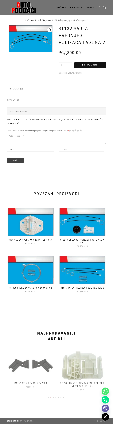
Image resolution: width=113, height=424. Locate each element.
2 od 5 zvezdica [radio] (71, 130)
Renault (38, 20)
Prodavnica (76, 7)
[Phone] (105, 399)
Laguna (46, 20)
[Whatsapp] (105, 391)
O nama (90, 7)
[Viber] (105, 408)
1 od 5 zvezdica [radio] (70, 130)
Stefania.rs (26, 421)
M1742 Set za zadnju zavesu (30, 383)
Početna (61, 7)
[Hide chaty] (105, 417)
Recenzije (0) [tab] (16, 89)
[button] (49, 29)
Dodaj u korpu (91, 65)
